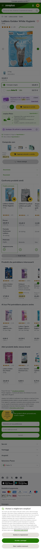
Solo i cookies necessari (20, 546)
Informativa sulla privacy (21, 530)
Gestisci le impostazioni (20, 535)
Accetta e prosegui (20, 540)
